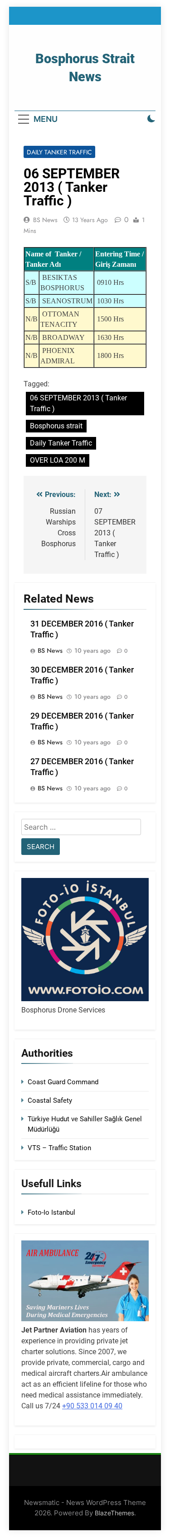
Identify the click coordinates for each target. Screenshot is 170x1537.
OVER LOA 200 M (57, 460)
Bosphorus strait (56, 426)
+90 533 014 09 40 (92, 1406)
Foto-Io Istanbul (51, 1212)
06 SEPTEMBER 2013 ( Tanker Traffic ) (78, 403)
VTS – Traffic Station (59, 1148)
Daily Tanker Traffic (59, 152)
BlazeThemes (114, 1513)
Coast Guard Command (63, 1082)
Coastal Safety (50, 1100)
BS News (45, 219)
